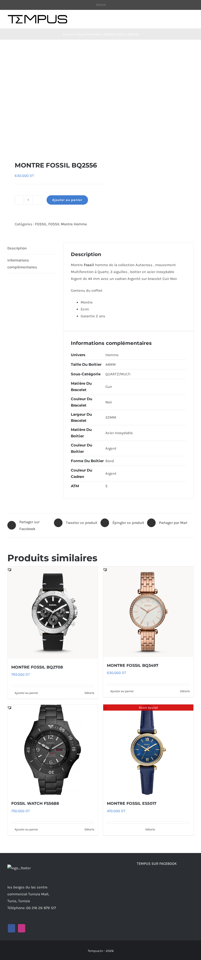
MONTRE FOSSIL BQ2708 (37, 667)
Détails (89, 693)
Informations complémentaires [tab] (22, 263)
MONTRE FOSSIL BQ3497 (132, 665)
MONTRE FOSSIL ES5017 (131, 803)
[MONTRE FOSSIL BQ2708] (53, 612)
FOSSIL (41, 224)
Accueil (68, 34)
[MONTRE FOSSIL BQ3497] (148, 611)
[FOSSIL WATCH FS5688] (53, 749)
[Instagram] (21, 928)
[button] (9, 145)
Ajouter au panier (67, 200)
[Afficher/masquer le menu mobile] (192, 20)
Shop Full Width (88, 34)
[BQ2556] (52, 100)
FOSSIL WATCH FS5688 (35, 803)
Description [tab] (17, 248)
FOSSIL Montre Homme (67, 224)
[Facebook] (11, 928)
